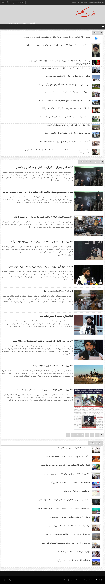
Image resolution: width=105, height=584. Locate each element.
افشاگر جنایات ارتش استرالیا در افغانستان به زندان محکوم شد (65, 465)
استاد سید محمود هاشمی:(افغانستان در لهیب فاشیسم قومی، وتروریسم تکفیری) (58, 44)
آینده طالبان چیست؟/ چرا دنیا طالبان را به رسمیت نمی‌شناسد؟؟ (65, 68)
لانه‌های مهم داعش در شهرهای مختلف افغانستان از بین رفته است (43, 341)
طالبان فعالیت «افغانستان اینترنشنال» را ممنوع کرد (70, 482)
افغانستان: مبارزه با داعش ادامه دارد (56, 316)
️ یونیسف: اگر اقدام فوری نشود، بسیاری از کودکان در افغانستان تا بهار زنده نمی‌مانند (57, 37)
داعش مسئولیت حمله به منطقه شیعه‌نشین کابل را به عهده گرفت (43, 217)
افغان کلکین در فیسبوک (96, 2)
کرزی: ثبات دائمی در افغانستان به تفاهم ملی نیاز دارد (69, 525)
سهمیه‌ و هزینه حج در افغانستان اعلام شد (74, 551)
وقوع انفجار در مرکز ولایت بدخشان (76, 491)
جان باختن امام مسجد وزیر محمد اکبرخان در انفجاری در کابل (65, 108)
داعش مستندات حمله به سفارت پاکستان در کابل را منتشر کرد (45, 390)
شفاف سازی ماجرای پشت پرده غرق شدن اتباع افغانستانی (67, 125)
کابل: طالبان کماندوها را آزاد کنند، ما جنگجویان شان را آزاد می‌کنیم (64, 84)
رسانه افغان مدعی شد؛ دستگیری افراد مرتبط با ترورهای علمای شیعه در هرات (38, 192)
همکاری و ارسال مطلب (80, 2)
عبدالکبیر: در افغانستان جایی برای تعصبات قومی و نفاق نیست (65, 473)
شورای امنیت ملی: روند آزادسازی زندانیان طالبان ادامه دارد (67, 92)
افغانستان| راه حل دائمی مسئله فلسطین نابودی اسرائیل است (66, 543)
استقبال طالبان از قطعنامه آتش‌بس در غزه (73, 560)
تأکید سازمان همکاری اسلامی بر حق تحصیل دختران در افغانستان (64, 508)
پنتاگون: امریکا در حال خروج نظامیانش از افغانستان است (67, 133)
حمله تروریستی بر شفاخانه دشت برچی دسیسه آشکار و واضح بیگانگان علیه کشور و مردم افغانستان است (55, 151)
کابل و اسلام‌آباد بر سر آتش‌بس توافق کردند (73, 447)
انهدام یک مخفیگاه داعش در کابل (57, 291)
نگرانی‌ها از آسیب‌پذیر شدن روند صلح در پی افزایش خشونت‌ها (65, 141)
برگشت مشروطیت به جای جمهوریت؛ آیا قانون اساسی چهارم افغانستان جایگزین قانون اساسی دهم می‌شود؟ (56, 62)
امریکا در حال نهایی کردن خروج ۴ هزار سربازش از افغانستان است (64, 100)
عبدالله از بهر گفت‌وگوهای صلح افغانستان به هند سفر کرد (68, 76)
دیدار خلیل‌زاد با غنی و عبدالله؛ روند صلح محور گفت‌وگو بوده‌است (65, 117)
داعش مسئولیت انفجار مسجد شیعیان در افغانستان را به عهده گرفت (42, 242)
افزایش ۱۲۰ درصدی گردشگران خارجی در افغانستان (70, 517)
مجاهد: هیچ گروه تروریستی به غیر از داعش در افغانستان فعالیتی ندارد (40, 267)
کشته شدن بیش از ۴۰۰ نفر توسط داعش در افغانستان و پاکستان (44, 167)
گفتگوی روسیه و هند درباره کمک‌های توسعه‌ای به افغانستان (66, 456)
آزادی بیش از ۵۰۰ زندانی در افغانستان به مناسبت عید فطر (67, 534)
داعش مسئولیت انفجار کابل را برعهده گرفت (53, 366)
